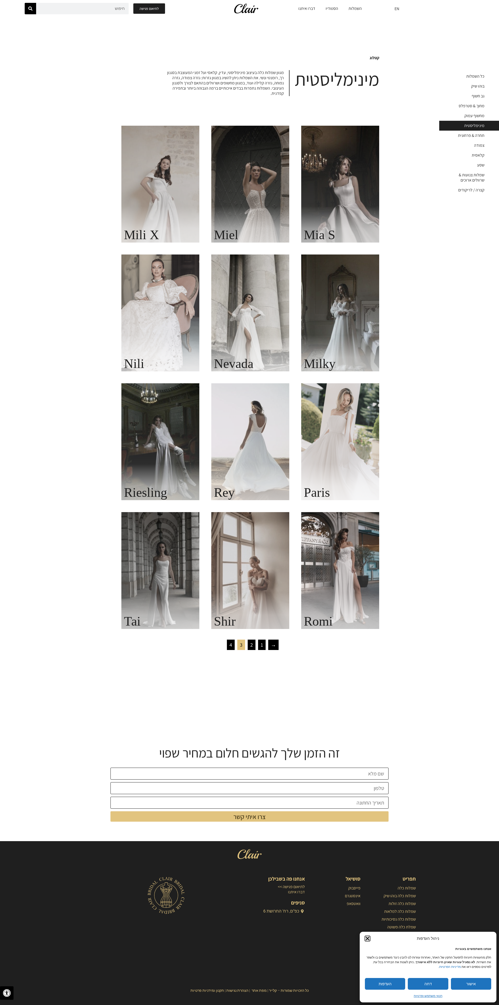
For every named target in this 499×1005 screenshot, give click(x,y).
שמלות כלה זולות (402, 903)
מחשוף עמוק (474, 115)
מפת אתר (259, 990)
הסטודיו (332, 8)
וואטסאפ (353, 903)
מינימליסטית (474, 125)
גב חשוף (478, 96)
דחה (428, 983)
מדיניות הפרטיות (450, 967)
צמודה (479, 145)
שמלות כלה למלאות (400, 911)
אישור (471, 983)
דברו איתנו (306, 8)
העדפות (385, 983)
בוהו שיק (477, 86)
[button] (367, 938)
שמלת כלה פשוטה (401, 927)
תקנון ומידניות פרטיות (207, 990)
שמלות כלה (407, 888)
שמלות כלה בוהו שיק (400, 896)
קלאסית (478, 155)
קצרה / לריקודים (471, 190)
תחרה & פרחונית (471, 135)
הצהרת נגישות (237, 990)
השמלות (355, 8)
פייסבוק (354, 888)
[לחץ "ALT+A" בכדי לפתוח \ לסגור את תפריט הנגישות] (7, 993)
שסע (480, 165)
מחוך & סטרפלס (471, 106)
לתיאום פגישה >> (291, 886)
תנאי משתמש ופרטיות (428, 996)
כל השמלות (475, 76)
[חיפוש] (30, 8)
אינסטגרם (352, 896)
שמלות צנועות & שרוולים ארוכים (471, 177)
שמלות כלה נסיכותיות (399, 919)
